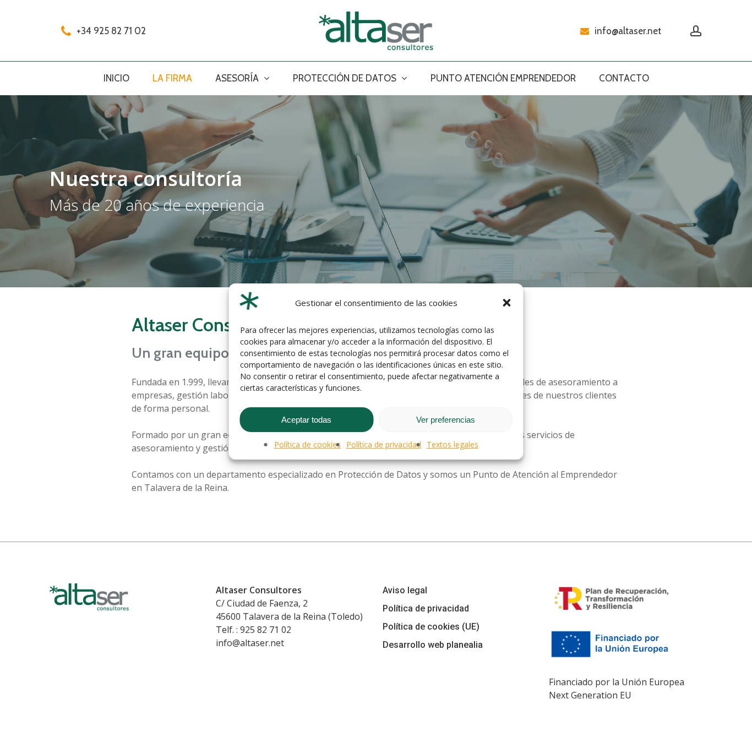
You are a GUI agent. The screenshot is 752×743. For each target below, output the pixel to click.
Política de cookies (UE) (431, 626)
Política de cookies (307, 444)
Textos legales (452, 444)
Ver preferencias (445, 419)
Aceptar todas (306, 419)
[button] (507, 302)
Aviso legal (405, 590)
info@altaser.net (250, 643)
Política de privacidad (383, 444)
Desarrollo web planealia (433, 645)
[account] (695, 31)
